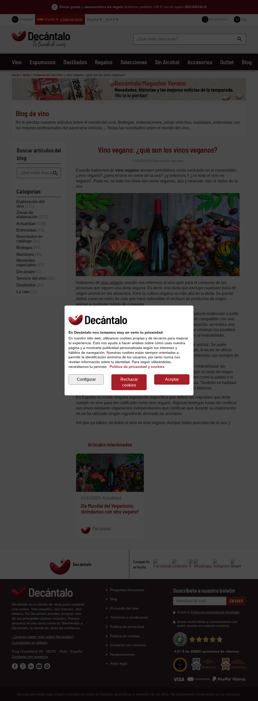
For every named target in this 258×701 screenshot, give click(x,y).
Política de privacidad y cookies (137, 367)
